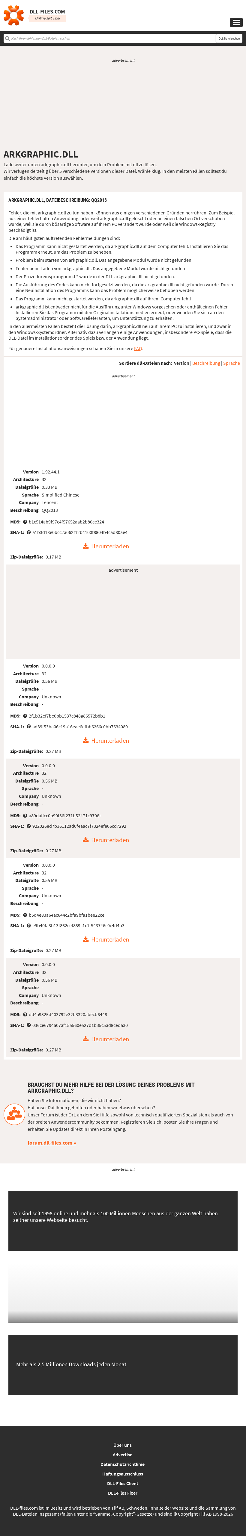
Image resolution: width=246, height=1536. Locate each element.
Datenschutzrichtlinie (122, 1464)
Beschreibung (206, 363)
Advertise (122, 1454)
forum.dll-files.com (50, 1142)
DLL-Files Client (122, 1483)
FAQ (138, 348)
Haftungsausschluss (122, 1473)
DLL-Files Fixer (122, 1492)
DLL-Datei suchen (229, 38)
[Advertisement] (123, 106)
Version (181, 363)
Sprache (231, 363)
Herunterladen (110, 546)
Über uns (122, 1445)
